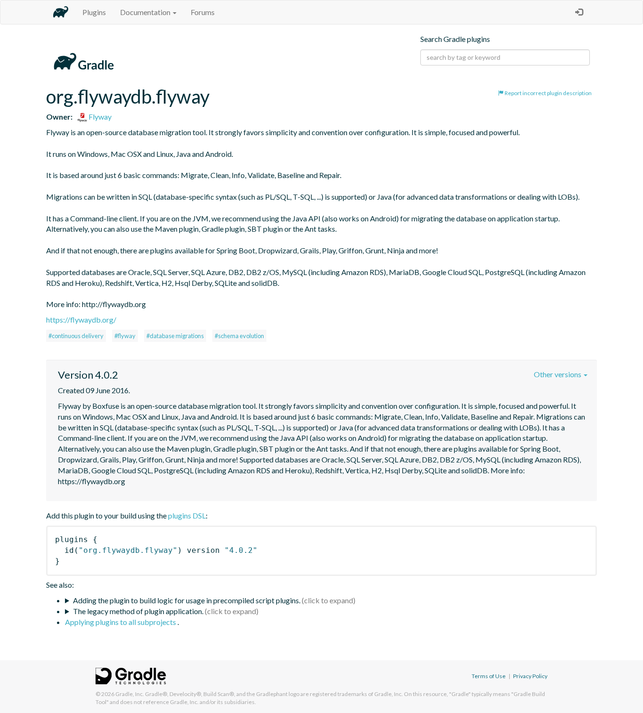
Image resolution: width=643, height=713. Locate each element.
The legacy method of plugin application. (138, 611)
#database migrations (175, 336)
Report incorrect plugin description (548, 93)
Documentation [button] (146, 12)
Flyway (99, 116)
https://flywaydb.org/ (81, 319)
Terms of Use (489, 676)
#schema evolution (239, 336)
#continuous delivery (76, 336)
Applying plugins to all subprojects (121, 621)
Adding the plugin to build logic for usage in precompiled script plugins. (186, 600)
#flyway (125, 336)
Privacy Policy (530, 676)
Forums (203, 12)
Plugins (94, 12)
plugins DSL (187, 515)
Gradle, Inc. (129, 693)
